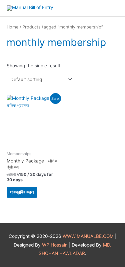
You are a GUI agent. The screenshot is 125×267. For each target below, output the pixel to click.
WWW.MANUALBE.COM (88, 236)
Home (12, 26)
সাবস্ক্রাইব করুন (22, 192)
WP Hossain (55, 245)
